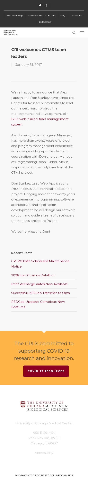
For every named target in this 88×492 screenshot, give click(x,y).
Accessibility (44, 453)
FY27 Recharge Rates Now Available (39, 284)
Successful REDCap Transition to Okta (40, 293)
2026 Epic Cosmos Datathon (33, 275)
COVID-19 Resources (46, 371)
